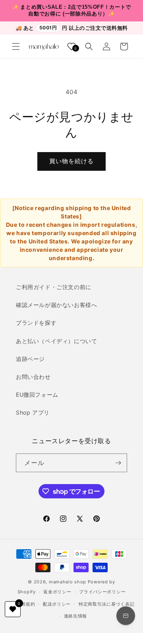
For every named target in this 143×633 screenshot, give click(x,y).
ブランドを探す (36, 322)
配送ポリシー (57, 604)
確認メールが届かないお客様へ (56, 304)
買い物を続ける (71, 161)
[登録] (118, 463)
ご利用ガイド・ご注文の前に (53, 287)
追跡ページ (30, 358)
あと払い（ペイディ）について (56, 341)
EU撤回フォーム (37, 394)
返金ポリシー (57, 591)
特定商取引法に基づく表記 (106, 604)
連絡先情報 (75, 616)
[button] (16, 46)
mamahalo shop (67, 582)
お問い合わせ (33, 376)
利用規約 (25, 604)
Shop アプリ (33, 412)
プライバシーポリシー (102, 591)
